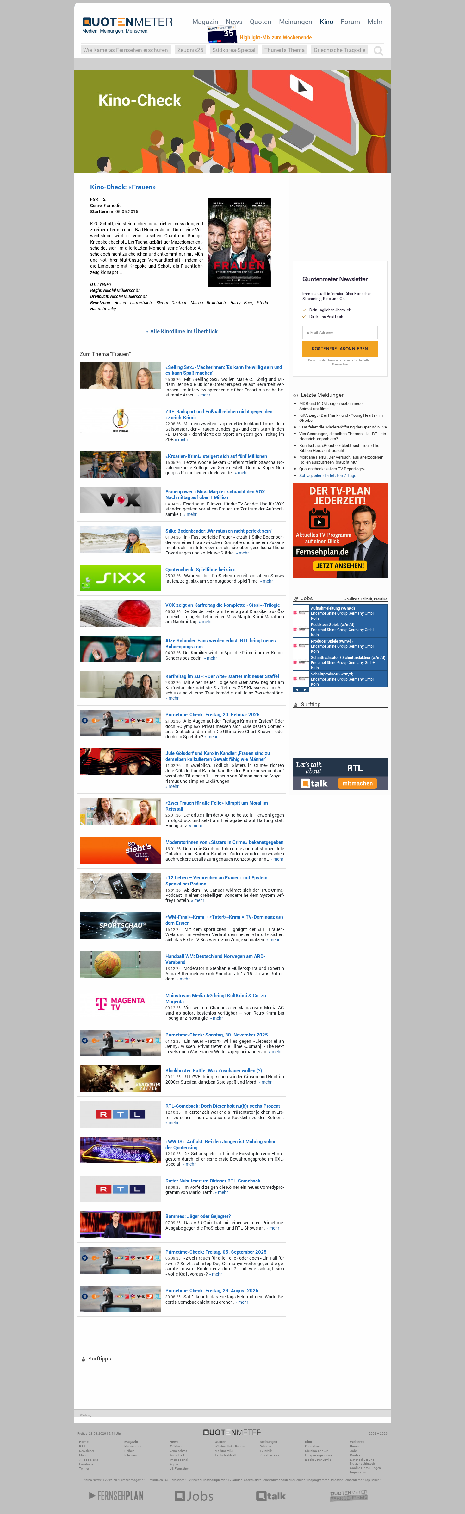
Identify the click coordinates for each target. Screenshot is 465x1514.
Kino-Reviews (269, 1455)
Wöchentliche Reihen (230, 1446)
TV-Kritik (266, 1451)
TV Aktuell (110, 1480)
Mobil (83, 1455)
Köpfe (174, 1464)
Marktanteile (224, 1451)
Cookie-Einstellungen (365, 1468)
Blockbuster (251, 1480)
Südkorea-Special (234, 50)
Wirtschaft (177, 1455)
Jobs (353, 1451)
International (179, 1460)
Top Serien (372, 1480)
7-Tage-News (88, 1460)
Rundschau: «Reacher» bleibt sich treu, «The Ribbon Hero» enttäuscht (339, 447)
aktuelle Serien (292, 1480)
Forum (350, 21)
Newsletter (86, 1451)
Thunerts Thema (284, 50)
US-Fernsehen (179, 1468)
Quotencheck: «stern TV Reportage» (332, 469)
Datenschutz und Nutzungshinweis (362, 1462)
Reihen (129, 1451)
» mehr (203, 395)
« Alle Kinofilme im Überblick (182, 331)
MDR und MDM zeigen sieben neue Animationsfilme (331, 406)
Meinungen (295, 21)
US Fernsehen (175, 1480)
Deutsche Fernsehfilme (346, 1480)
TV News (193, 1480)
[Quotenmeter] (127, 25)
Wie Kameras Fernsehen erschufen (125, 50)
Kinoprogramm (316, 1480)
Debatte (265, 1446)
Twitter (84, 1468)
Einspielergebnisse (318, 1455)
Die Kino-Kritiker (316, 1451)
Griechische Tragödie (339, 50)
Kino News (93, 1480)
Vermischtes (178, 1451)
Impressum (358, 1472)
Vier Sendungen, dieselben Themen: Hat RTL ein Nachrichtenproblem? (342, 436)
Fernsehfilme (271, 1480)
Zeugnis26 (190, 50)
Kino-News (312, 1446)
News (234, 21)
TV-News (176, 1446)
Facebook (86, 1464)
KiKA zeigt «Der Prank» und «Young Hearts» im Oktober (341, 417)
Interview (130, 1455)
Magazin (205, 21)
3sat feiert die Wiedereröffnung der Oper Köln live (343, 427)
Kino (326, 21)
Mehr (375, 21)
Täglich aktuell (225, 1455)
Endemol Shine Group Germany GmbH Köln (343, 613)
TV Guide (233, 1480)
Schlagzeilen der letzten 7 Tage (327, 475)
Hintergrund (132, 1446)
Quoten (260, 21)
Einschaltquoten (213, 1480)
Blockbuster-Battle (318, 1460)
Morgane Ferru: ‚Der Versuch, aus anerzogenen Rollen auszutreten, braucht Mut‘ (341, 459)
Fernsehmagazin (131, 1480)
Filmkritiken (154, 1480)
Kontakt (355, 1455)
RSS (82, 1446)
